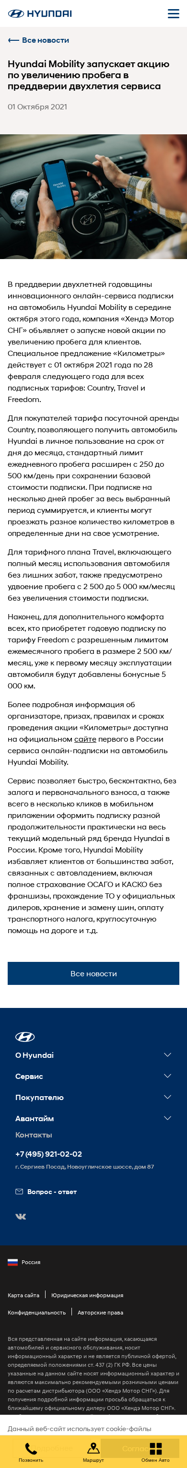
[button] (25, 1037)
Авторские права (100, 1312)
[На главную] (40, 14)
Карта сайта (23, 1295)
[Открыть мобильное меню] (173, 13)
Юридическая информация (87, 1295)
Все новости (45, 40)
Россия (31, 1262)
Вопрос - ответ (52, 1191)
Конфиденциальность (37, 1312)
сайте (85, 738)
